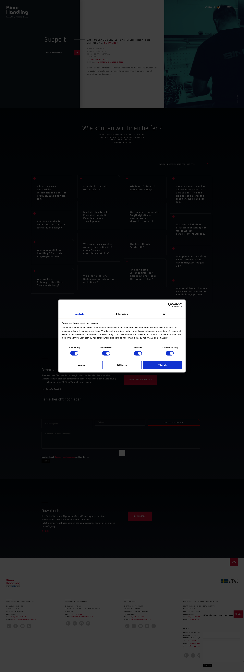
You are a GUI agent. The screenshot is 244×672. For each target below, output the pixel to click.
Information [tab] (122, 314)
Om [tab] (164, 314)
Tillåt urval (122, 365)
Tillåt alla (162, 365)
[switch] (106, 353)
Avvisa (81, 365)
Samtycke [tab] (80, 314)
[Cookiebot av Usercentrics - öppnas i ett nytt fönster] (170, 305)
